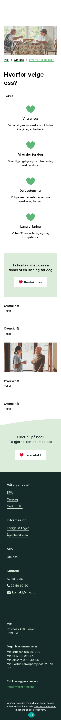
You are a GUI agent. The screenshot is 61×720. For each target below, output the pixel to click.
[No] (56, 709)
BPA (10, 492)
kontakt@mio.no (23, 592)
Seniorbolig (15, 506)
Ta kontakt (33, 455)
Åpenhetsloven (17, 535)
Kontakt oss (15, 578)
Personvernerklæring (20, 686)
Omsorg (12, 499)
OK (31, 715)
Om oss (12, 557)
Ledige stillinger (18, 528)
